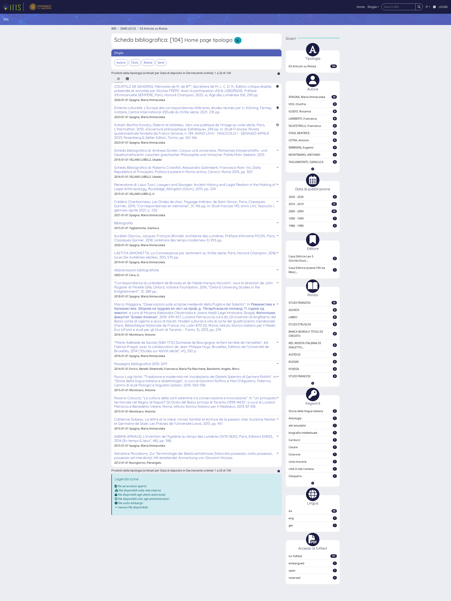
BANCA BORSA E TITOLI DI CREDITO (312, 334)
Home (361, 7)
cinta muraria (312, 462)
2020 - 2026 (312, 197)
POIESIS (312, 369)
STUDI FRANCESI (312, 303)
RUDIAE (312, 362)
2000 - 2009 (312, 211)
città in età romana (312, 469)
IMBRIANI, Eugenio (312, 147)
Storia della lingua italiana (312, 411)
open (312, 570)
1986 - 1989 (312, 226)
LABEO (312, 317)
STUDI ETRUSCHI (312, 324)
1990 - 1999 (312, 218)
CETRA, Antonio (312, 140)
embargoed (312, 563)
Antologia (312, 418)
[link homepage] (13, 7)
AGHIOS (312, 310)
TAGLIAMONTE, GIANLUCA (312, 162)
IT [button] (427, 7)
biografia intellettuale (312, 433)
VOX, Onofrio (312, 104)
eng (312, 518)
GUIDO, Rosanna (312, 111)
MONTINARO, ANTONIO (312, 155)
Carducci (312, 440)
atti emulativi (312, 425)
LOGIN (443, 7)
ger (312, 525)
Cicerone (312, 454)
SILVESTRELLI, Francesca (312, 126)
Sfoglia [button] (372, 7)
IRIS (113, 28)
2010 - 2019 (312, 204)
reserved (312, 578)
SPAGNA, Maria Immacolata (312, 97)
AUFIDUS (312, 354)
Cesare (312, 447)
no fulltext (312, 556)
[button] (312, 169)
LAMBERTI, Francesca (312, 119)
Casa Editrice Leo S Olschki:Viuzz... (312, 258)
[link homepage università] (40, 7)
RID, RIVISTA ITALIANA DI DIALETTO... (312, 345)
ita (312, 511)
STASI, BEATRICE (312, 133)
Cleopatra (312, 476)
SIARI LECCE (128, 28)
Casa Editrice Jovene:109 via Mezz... (312, 270)
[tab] (118, 78)
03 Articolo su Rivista (153, 28)
